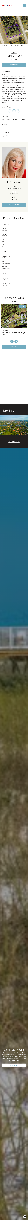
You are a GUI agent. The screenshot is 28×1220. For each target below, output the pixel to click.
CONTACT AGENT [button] (14, 204)
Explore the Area (14, 441)
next (16, 341)
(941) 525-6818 (14, 194)
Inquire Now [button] (14, 64)
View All (14, 347)
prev (12, 341)
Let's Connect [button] (14, 1065)
